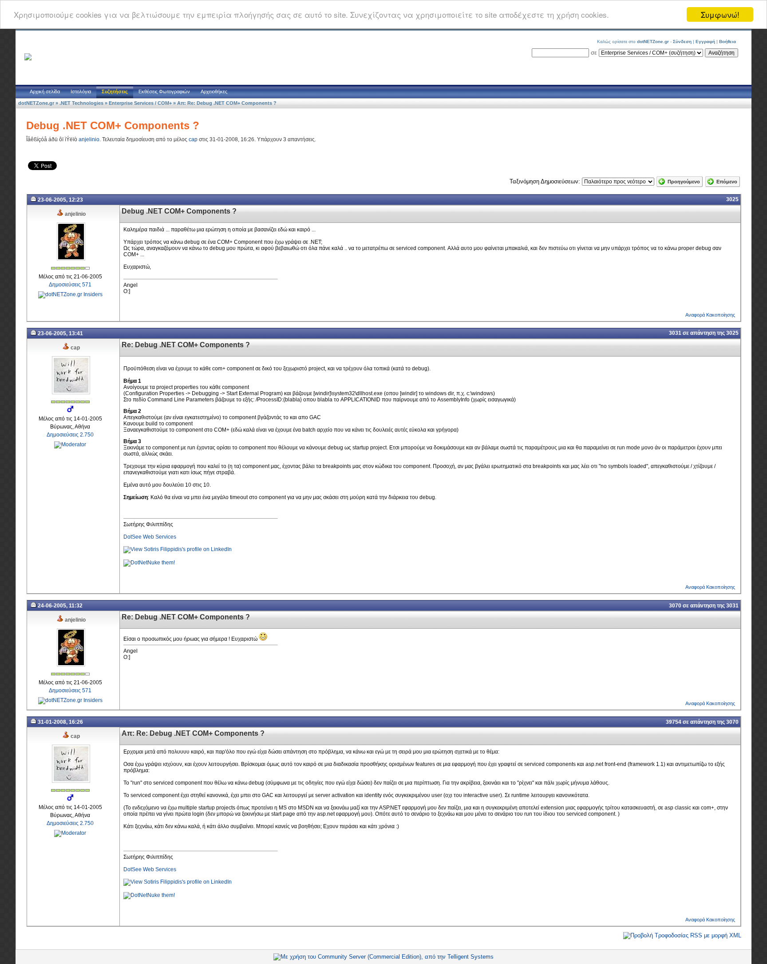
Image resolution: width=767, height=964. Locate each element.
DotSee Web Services (149, 537)
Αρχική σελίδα (45, 91)
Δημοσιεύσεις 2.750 (70, 435)
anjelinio (89, 139)
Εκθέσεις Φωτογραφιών (164, 91)
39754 (673, 722)
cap (193, 139)
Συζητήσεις (115, 91)
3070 (675, 606)
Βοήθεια (727, 41)
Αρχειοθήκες (214, 91)
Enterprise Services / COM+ (140, 103)
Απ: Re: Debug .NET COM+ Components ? (227, 103)
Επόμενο (726, 181)
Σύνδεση (682, 41)
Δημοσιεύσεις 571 (70, 285)
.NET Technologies (81, 103)
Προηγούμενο (684, 181)
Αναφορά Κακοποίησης (710, 314)
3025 (732, 199)
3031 (675, 333)
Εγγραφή (705, 41)
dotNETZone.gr (36, 103)
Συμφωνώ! (720, 14)
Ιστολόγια (81, 91)
